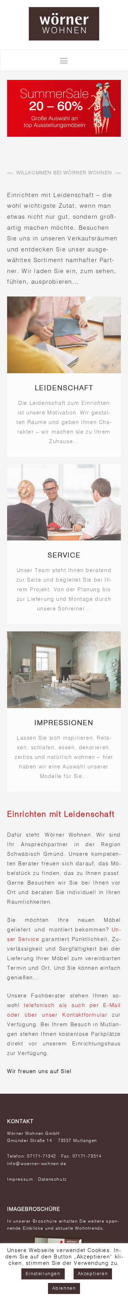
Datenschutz (52, 1179)
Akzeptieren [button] (93, 1274)
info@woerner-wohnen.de (36, 1164)
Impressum (20, 1179)
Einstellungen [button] (43, 1274)
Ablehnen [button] (64, 1288)
